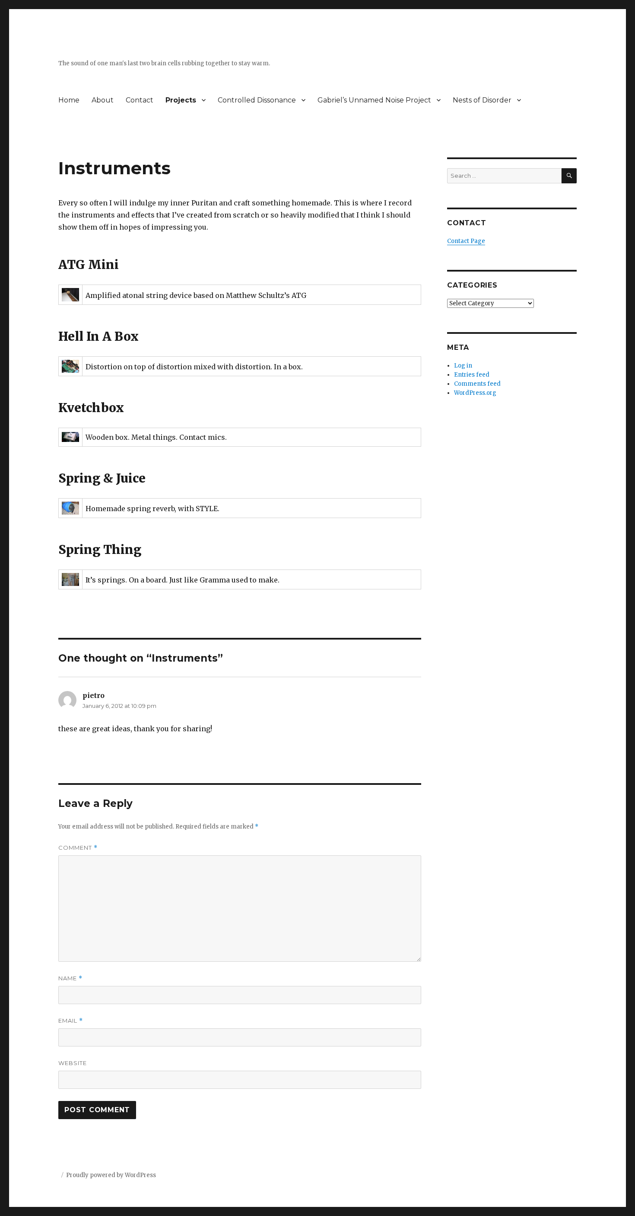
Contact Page (466, 241)
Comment (78, 847)
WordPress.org (475, 393)
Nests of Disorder (482, 100)
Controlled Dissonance (257, 100)
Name (70, 978)
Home (68, 100)
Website (72, 1062)
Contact (139, 100)
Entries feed (471, 374)
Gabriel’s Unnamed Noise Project (374, 100)
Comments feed (477, 383)
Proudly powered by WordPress (111, 1175)
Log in (463, 365)
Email (70, 1020)
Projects (180, 100)
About (103, 100)
